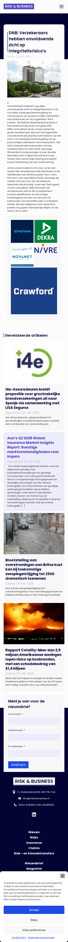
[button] (62, 876)
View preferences (34, 930)
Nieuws (11, 56)
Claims (34, 848)
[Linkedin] (34, 814)
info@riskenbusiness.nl (36, 798)
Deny (34, 920)
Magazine (34, 868)
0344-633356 (26, 805)
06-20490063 (46, 805)
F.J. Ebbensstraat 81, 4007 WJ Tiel (36, 792)
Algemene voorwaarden (41, 937)
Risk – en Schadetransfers (34, 853)
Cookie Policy (19, 937)
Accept (34, 910)
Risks (34, 837)
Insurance (34, 843)
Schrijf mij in (18, 764)
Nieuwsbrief (34, 863)
